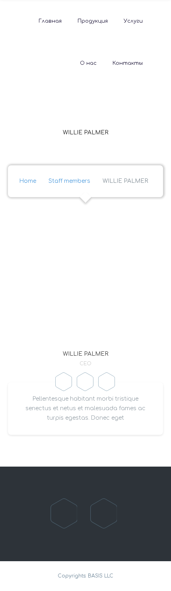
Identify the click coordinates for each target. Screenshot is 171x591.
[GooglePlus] (107, 382)
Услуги (133, 21)
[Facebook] (64, 382)
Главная (50, 21)
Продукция (93, 21)
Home (27, 181)
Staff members (69, 181)
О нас (88, 63)
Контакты (128, 63)
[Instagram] (104, 513)
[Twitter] (85, 382)
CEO (85, 363)
